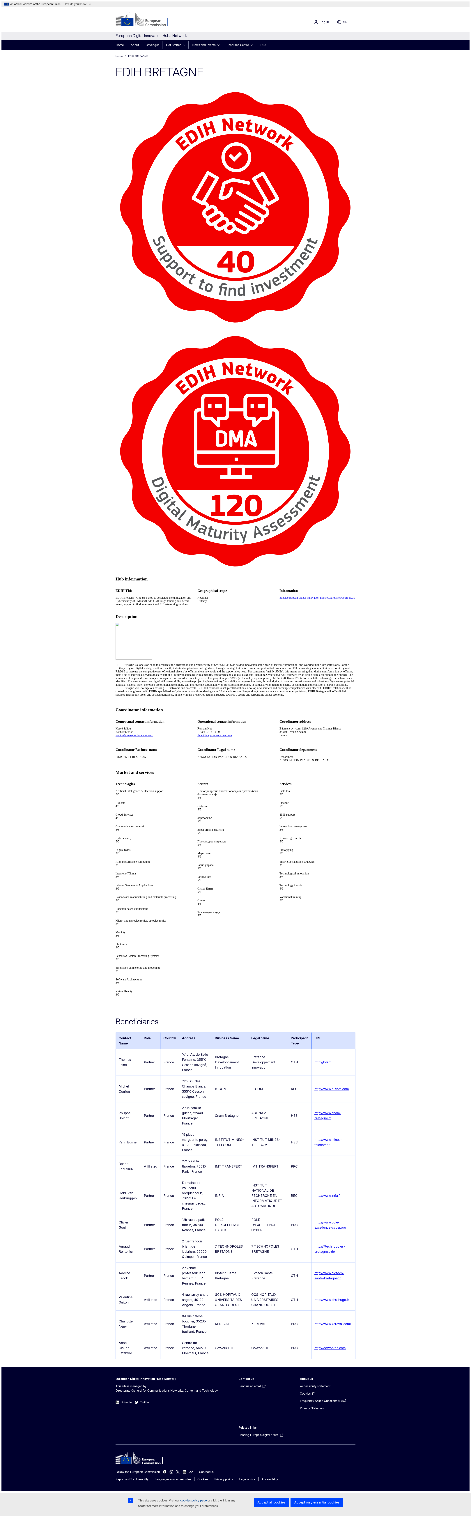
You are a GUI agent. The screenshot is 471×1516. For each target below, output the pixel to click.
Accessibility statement (315, 1386)
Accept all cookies (271, 1502)
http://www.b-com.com (331, 1089)
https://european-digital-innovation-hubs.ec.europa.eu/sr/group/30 (317, 597)
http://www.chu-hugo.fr (331, 1300)
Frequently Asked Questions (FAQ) (323, 1401)
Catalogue (152, 45)
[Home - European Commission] (145, 20)
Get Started (173, 45)
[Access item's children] (185, 45)
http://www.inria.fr (327, 1196)
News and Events (204, 45)
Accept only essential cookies (316, 1502)
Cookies (202, 1479)
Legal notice (247, 1479)
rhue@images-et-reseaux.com (214, 735)
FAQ (263, 45)
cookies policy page (193, 1500)
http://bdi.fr (322, 1062)
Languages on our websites (173, 1479)
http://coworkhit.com (330, 1348)
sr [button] (345, 22)
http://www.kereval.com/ (332, 1324)
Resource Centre (237, 45)
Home (120, 45)
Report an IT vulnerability (132, 1479)
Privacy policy (223, 1479)
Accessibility (269, 1479)
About (135, 45)
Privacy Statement (312, 1408)
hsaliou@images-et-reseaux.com (134, 735)
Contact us (206, 1472)
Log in (324, 22)
